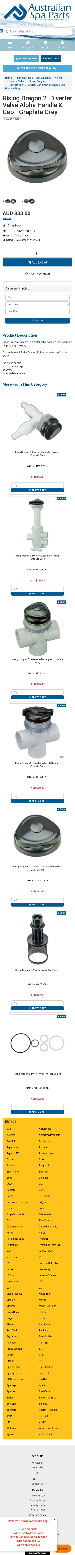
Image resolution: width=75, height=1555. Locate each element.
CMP (41, 1183)
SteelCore (44, 1391)
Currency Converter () (38, 68)
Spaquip (11, 1385)
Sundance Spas (47, 1397)
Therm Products (48, 1409)
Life (41, 1281)
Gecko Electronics (48, 1226)
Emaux (43, 1208)
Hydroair (43, 1238)
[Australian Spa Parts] (37, 11)
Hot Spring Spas (15, 1238)
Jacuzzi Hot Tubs (48, 1263)
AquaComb (13, 1147)
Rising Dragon (22, 235)
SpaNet (43, 1379)
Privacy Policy (37, 1500)
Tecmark (11, 1409)
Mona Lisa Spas (47, 1306)
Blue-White (13, 1171)
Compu (11, 1190)
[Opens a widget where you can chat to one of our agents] (62, 1549)
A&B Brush (45, 1128)
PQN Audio (12, 1336)
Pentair (43, 1318)
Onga (10, 1318)
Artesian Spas (46, 1153)
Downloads (52, 58)
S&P (41, 1348)
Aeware (11, 1135)
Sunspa (43, 1403)
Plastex (11, 1324)
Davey (10, 1196)
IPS (41, 1257)
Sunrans (11, 1403)
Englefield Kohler (16, 1214)
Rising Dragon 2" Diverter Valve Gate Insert (37, 970)
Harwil (10, 1232)
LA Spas (11, 1275)
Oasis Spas (13, 1312)
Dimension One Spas (18, 1202)
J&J (9, 1263)
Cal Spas (43, 1177)
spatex (42, 1385)
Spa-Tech (44, 1373)
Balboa (10, 1165)
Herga (42, 1232)
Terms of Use (37, 1496)
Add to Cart (39, 262)
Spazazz (12, 1391)
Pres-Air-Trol (46, 1336)
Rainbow (11, 1342)
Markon (11, 1299)
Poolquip (43, 1330)
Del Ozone (44, 1196)
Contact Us (38, 1483)
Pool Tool (12, 1330)
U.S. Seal (43, 1416)
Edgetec (43, 1202)
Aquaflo (43, 1147)
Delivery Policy (37, 1505)
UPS (9, 1422)
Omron (43, 1312)
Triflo (9, 1416)
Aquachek (44, 1141)
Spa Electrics (46, 1367)
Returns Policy (37, 1509)
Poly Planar (45, 1324)
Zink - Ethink (45, 1434)
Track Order (37, 1467)
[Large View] (9, 201)
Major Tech (45, 1293)
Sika (41, 1354)
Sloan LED (12, 1361)
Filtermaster (45, 1214)
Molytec (11, 1306)
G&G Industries (15, 1226)
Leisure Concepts (48, 1275)
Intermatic (12, 1257)
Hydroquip (12, 1245)
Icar (9, 1251)
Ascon (10, 1159)
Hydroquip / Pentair (49, 1245)
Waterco (11, 1428)
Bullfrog (43, 1171)
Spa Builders (13, 1367)
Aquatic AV (13, 1153)
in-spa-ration (46, 1251)
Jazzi (10, 1269)
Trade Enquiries (28, 58)
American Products (49, 1135)
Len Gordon (13, 1281)
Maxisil (42, 1299)
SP (40, 1361)
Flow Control (45, 1220)
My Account (37, 1462)
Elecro (10, 1208)
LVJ (9, 1287)
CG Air (10, 1183)
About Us (37, 1479)
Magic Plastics (14, 1293)
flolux (10, 1220)
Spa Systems (14, 1373)
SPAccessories (15, 1379)
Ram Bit (43, 1342)
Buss (9, 1177)
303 (9, 1128)
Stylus (10, 1397)
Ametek (11, 1141)
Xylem (10, 1434)
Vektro (42, 1422)
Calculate (37, 320)
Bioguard (44, 1165)
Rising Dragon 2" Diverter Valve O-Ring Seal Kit (37, 1073)
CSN (41, 1190)
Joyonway (44, 1269)
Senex (10, 1354)
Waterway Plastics (49, 1428)
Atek (41, 1159)
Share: (7, 119)
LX (40, 1287)
